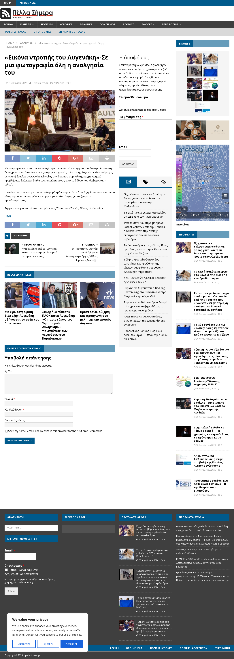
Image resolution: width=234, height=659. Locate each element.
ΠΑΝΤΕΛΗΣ (182, 526)
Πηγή (8, 216)
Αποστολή (128, 164)
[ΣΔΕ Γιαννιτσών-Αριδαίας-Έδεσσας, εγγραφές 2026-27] (210, 83)
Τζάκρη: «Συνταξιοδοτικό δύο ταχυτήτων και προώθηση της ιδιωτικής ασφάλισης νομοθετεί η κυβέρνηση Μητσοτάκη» (211, 356)
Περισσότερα (170, 24)
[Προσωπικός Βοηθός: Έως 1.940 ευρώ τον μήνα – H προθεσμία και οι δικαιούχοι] (183, 484)
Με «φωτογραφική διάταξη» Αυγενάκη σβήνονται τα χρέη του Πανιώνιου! (22, 317)
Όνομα (9, 399)
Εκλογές (146, 24)
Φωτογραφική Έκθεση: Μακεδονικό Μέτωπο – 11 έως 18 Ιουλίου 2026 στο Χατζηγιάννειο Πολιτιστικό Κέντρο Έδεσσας (202, 539)
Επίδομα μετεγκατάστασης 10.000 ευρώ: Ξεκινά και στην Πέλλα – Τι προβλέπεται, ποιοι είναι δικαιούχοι (202, 576)
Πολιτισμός (107, 24)
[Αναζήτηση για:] (31, 527)
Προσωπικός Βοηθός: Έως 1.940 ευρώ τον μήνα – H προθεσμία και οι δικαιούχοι (145, 335)
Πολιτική (47, 24)
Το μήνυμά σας (131, 117)
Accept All (71, 643)
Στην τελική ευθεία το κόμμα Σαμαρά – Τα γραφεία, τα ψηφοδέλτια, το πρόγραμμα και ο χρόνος (145, 306)
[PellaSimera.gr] (26, 18)
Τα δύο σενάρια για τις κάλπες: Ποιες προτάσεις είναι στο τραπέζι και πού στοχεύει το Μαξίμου (146, 249)
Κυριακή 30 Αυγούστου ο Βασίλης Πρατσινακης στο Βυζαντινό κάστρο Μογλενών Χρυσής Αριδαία (145, 292)
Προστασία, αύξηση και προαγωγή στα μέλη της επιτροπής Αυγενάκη (95, 317)
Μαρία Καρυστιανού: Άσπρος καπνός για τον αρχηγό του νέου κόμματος (202, 562)
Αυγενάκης (20, 235)
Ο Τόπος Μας (42, 31)
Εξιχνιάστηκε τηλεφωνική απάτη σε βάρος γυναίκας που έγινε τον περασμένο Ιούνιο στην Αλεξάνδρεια (211, 250)
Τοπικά (8, 24)
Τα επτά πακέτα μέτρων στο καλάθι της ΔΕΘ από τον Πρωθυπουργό (211, 275)
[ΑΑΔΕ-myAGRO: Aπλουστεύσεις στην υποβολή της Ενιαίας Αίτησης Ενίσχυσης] (202, 107)
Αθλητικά (86, 24)
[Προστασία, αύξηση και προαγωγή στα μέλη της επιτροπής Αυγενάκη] (97, 295)
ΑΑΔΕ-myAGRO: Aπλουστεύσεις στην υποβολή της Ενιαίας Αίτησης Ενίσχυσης (144, 320)
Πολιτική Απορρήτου (193, 648)
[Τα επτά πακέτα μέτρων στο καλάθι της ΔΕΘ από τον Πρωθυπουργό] (210, 58)
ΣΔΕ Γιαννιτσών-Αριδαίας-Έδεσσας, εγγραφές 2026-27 (207, 381)
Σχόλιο (9, 371)
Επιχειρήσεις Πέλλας (72, 31)
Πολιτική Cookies (161, 648)
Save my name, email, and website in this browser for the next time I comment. (55, 431)
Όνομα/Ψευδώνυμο (133, 97)
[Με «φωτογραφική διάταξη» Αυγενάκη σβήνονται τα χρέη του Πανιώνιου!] (22, 295)
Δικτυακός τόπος (14, 420)
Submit (11, 591)
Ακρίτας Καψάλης (185, 549)
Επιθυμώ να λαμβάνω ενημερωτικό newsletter (22, 572)
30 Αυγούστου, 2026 (206, 260)
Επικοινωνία (28, 3)
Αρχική (8, 3)
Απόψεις (128, 24)
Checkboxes (14, 566)
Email (123, 147)
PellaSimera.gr (40, 83)
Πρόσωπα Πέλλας (15, 31)
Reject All (48, 643)
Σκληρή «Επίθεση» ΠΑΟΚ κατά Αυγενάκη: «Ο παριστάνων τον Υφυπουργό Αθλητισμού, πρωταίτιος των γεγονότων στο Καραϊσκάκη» (58, 325)
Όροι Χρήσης (134, 648)
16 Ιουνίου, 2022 (18, 83)
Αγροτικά (66, 24)
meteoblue (182, 224)
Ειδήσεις (25, 24)
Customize (24, 643)
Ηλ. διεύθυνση (14, 409)
